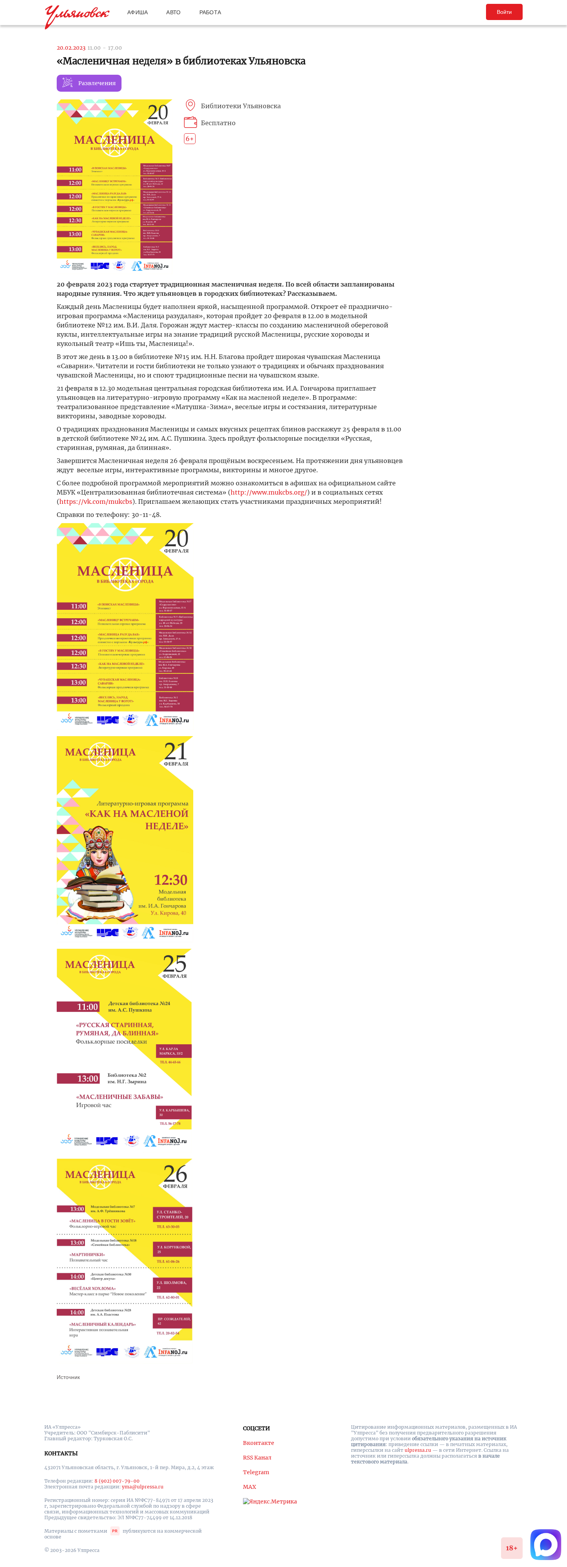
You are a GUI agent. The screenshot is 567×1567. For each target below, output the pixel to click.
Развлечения (97, 83)
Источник (68, 1377)
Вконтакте (258, 1442)
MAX (249, 1486)
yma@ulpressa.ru (143, 1487)
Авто (173, 12)
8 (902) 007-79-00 (117, 1481)
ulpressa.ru (418, 1450)
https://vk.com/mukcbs (95, 501)
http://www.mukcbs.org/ (269, 492)
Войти (504, 12)
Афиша (137, 12)
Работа (210, 12)
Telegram (256, 1472)
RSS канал (257, 1457)
